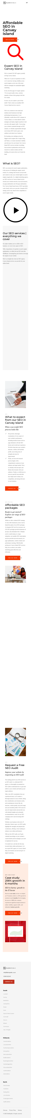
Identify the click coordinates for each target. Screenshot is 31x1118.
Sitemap (20, 1110)
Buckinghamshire (8, 1061)
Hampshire (6, 1003)
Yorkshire (5, 1088)
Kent (4, 1010)
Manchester (6, 1085)
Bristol (5, 1023)
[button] (27, 3)
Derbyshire (6, 1092)
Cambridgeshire (7, 1064)
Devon (5, 1020)
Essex (5, 1007)
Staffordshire (6, 1101)
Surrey (5, 997)
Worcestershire (7, 1054)
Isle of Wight (6, 1029)
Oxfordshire (6, 1074)
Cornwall (5, 1016)
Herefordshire (7, 1041)
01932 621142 (7, 976)
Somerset (6, 1026)
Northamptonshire (8, 1048)
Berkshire (6, 1000)
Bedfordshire (6, 1057)
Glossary (5, 1110)
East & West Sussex (8, 1013)
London (5, 994)
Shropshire (6, 1051)
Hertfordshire (7, 1070)
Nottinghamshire (8, 1098)
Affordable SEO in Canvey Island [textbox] (13, 28)
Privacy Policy (12, 1110)
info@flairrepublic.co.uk (9, 972)
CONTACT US (8, 981)
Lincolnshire (6, 1095)
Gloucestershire (7, 1067)
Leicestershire (7, 1044)
